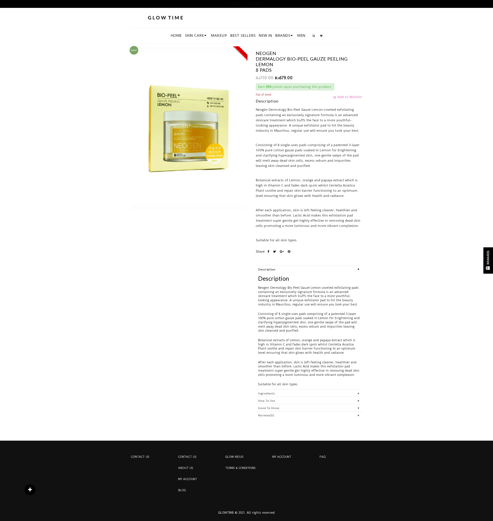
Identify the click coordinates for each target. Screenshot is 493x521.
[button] (347, 98)
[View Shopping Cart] (321, 35)
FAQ (322, 457)
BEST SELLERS (243, 35)
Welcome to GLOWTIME (246, 3)
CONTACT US (140, 457)
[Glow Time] (165, 17)
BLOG (182, 490)
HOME (176, 35)
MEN (301, 35)
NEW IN (265, 35)
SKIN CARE (194, 35)
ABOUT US (185, 468)
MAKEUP (219, 35)
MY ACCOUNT (187, 479)
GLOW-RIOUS (234, 457)
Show (488, 260)
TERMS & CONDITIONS (240, 468)
